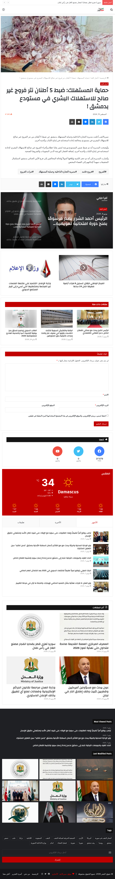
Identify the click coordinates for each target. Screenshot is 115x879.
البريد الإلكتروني (102, 405)
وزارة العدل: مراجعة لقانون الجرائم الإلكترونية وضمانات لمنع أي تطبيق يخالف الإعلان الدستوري (77, 221)
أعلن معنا (6, 874)
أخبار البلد (94, 78)
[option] (57, 220)
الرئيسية (103, 78)
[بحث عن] (111, 10)
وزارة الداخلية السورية (38, 843)
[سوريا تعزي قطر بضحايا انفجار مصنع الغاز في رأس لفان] (30, 627)
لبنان (52, 843)
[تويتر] (99, 122)
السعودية (38, 838)
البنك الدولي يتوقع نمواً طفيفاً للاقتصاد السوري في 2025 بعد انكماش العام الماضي (55, 570)
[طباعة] (72, 122)
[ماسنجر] (85, 122)
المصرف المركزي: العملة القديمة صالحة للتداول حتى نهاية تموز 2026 (84, 645)
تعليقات (21, 522)
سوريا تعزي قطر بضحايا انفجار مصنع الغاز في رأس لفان (33, 645)
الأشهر (94, 522)
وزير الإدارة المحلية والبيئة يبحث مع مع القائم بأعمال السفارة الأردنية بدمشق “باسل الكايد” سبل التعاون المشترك (51, 547)
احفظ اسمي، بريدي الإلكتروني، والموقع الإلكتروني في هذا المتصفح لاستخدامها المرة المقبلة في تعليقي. (67, 416)
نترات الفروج (26, 171)
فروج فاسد (87, 171)
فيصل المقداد (62, 843)
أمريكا (89, 838)
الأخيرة (58, 522)
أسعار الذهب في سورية (103, 838)
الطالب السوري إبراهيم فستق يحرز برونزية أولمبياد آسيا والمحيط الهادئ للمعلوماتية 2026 (21, 333)
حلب (13, 838)
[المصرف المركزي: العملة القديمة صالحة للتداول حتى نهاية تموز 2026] (84, 627)
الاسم (106, 395)
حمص (6, 838)
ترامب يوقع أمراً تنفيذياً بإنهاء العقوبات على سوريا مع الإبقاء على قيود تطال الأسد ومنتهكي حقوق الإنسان (49, 534)
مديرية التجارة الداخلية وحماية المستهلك (57, 171)
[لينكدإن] (92, 122)
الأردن (81, 838)
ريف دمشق (91, 843)
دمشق (109, 843)
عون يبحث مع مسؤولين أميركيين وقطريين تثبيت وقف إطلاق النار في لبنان (72, 2)
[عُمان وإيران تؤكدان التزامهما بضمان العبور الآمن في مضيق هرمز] (95, 769)
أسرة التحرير (17, 874)
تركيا (21, 838)
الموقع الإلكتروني (48, 405)
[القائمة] (3, 10)
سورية (73, 843)
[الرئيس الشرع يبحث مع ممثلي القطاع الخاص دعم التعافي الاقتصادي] (93, 319)
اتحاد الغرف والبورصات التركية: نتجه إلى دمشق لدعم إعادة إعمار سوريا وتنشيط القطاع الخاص (52, 558)
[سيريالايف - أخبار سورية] (100, 9)
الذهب (48, 838)
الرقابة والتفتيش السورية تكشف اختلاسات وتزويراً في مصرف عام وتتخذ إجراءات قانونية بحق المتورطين (57, 333)
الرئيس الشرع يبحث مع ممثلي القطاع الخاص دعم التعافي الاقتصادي (93, 332)
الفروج (102, 171)
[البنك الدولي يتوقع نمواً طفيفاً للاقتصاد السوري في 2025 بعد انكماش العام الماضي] (101, 574)
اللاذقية (29, 838)
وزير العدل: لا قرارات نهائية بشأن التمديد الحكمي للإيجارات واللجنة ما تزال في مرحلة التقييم (53, 583)
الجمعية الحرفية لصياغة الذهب (64, 838)
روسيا (101, 843)
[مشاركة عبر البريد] (79, 122)
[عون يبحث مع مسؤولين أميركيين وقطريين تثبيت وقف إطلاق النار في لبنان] (84, 670)
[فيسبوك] (106, 122)
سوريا (81, 843)
